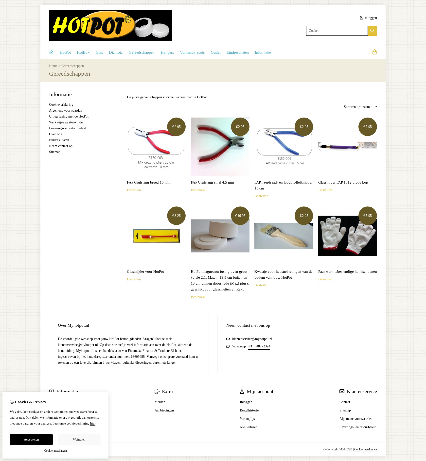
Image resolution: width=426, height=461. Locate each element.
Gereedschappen (142, 52)
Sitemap (54, 152)
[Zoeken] (372, 31)
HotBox (83, 52)
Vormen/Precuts (192, 52)
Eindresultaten (238, 52)
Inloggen (246, 402)
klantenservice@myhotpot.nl (252, 339)
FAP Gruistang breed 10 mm (149, 182)
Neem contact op (60, 146)
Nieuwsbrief (248, 427)
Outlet (215, 52)
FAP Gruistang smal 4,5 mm (212, 182)
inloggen (370, 18)
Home (53, 66)
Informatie (263, 52)
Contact (344, 402)
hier (92, 423)
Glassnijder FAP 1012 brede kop (343, 182)
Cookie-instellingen (365, 449)
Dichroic (116, 52)
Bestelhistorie (249, 410)
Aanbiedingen (164, 410)
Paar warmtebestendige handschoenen (347, 271)
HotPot (65, 52)
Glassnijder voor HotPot (145, 271)
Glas (99, 52)
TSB (349, 449)
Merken (160, 402)
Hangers (167, 52)
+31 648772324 (259, 346)
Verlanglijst (248, 419)
